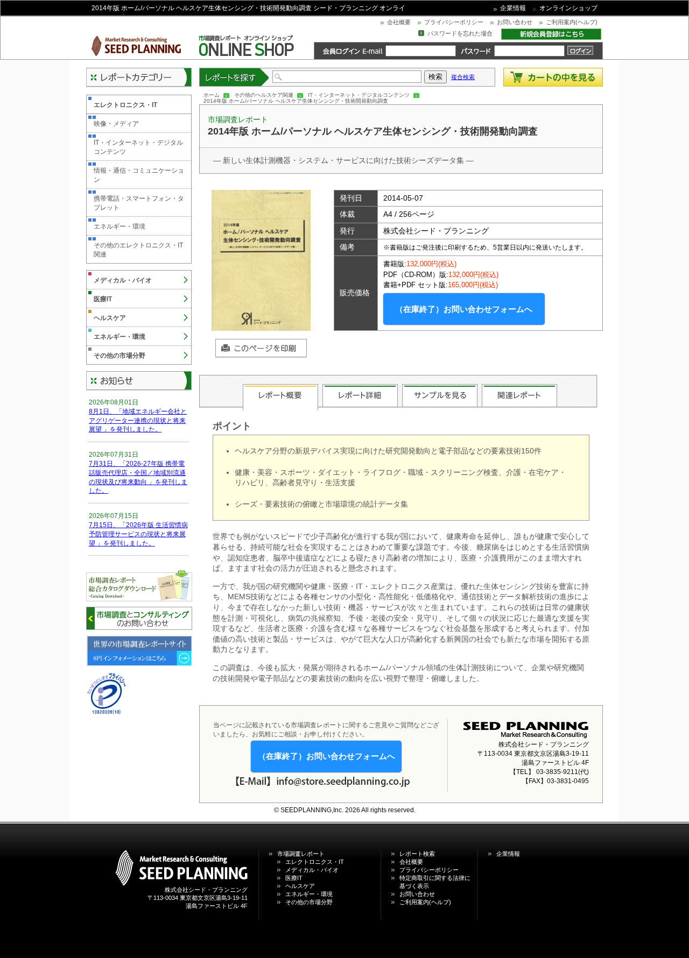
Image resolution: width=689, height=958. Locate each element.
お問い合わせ (514, 22)
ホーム (211, 95)
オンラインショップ (568, 8)
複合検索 (463, 77)
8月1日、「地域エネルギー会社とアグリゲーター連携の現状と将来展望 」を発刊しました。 (138, 421)
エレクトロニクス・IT (125, 105)
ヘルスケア (110, 318)
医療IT (103, 299)
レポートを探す (235, 77)
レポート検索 (417, 853)
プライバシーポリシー (453, 22)
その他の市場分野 (119, 355)
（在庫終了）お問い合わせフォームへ (463, 309)
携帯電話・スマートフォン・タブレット (139, 203)
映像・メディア (116, 123)
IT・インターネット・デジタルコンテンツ (359, 95)
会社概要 (399, 22)
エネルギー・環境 (119, 226)
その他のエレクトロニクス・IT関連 (138, 250)
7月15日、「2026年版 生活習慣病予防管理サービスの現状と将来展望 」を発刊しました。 (138, 534)
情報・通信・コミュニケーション (139, 175)
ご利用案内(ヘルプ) (571, 22)
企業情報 (513, 8)
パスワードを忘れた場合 (460, 33)
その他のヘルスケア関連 (263, 95)
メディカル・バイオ (123, 280)
